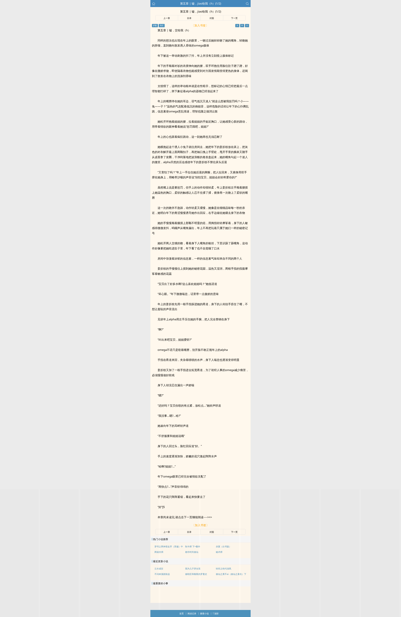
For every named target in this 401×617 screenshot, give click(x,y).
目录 (189, 18)
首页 (181, 613)
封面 (212, 18)
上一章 (166, 18)
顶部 (216, 613)
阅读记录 (191, 613)
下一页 (234, 18)
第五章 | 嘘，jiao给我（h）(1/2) (200, 3)
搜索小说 (204, 613)
